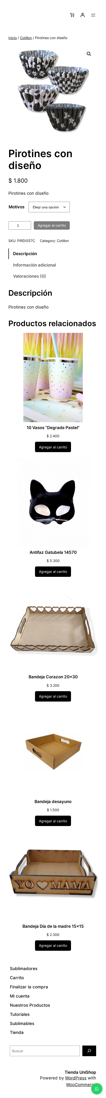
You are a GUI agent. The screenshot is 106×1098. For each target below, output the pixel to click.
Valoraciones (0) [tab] (29, 276)
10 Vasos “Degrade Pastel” (53, 427)
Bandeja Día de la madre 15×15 (53, 926)
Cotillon (26, 38)
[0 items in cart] (72, 15)
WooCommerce (81, 1084)
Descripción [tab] (25, 253)
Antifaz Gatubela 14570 (53, 552)
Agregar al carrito (52, 225)
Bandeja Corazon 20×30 (53, 676)
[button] (89, 53)
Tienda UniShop (80, 1072)
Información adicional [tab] (34, 265)
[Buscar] (89, 1051)
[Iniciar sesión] (82, 15)
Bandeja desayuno (53, 801)
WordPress (76, 1077)
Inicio (12, 38)
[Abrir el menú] (93, 15)
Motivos (16, 206)
